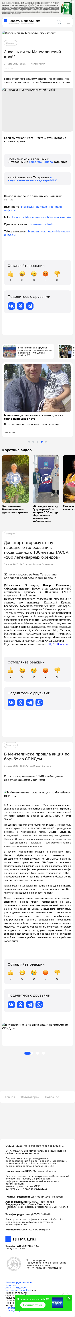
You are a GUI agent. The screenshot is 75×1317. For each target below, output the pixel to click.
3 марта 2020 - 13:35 (15, 766)
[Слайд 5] (46, 442)
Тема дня (11, 745)
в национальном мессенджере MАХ (32, 178)
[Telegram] (29, 306)
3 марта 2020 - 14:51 (14, 564)
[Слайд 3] (37, 442)
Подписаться (33, 1305)
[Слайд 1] (29, 442)
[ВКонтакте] (11, 306)
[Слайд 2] (33, 442)
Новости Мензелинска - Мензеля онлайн (41, 217)
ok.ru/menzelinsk (41, 224)
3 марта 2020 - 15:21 (14, 64)
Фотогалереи (30, 1097)
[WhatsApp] (39, 702)
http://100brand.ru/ (58, 644)
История (10, 43)
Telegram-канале (41, 162)
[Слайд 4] (42, 442)
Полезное (52, 1097)
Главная (9, 1097)
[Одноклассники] (20, 306)
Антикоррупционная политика (18, 1283)
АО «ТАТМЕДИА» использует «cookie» (18, 1289)
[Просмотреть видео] (16, 479)
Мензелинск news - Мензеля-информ (33, 208)
